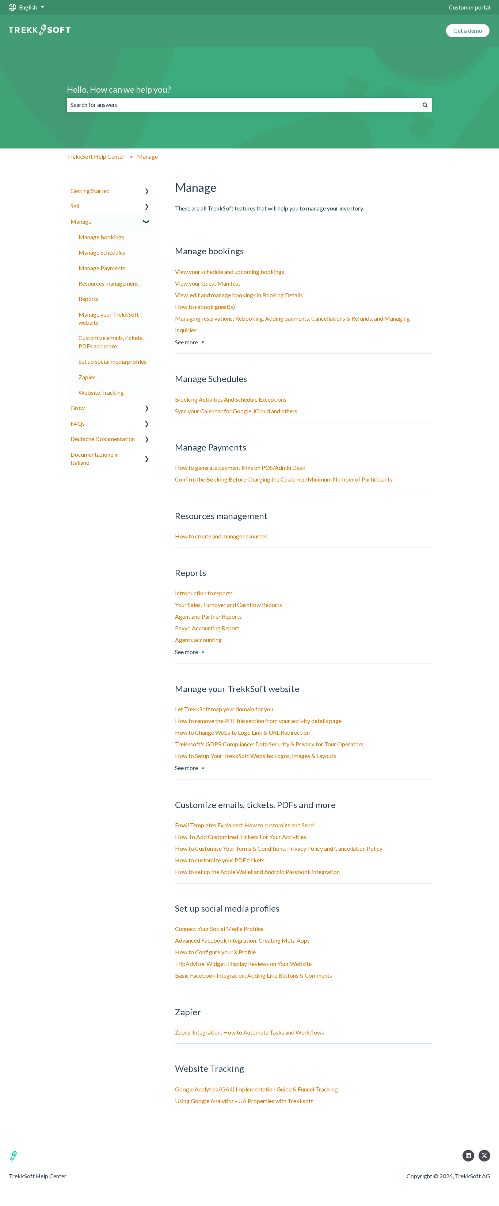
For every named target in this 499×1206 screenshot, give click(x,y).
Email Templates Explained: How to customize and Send (244, 825)
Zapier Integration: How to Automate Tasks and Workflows (249, 1032)
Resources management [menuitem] (108, 283)
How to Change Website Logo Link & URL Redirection (242, 732)
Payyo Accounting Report (207, 628)
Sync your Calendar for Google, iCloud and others (236, 410)
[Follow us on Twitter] (484, 1155)
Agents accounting (198, 639)
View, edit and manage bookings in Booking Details (239, 294)
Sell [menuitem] (75, 205)
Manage (147, 156)
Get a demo (467, 30)
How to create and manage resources (221, 536)
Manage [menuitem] (81, 221)
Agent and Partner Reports (208, 616)
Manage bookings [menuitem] (101, 236)
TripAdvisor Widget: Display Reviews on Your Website (243, 963)
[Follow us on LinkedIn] (468, 1155)
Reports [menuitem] (89, 298)
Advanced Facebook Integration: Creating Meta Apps (242, 940)
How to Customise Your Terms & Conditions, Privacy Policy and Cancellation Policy (278, 848)
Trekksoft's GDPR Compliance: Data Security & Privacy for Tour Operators (269, 744)
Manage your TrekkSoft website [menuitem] (109, 318)
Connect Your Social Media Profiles (219, 928)
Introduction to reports (204, 593)
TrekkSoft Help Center (96, 156)
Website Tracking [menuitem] (101, 392)
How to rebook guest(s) (205, 306)
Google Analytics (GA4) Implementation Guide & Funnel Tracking (256, 1089)
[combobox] (242, 105)
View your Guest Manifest (207, 283)
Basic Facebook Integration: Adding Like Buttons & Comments (253, 975)
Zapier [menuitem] (87, 377)
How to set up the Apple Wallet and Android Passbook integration (257, 871)
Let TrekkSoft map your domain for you (224, 709)
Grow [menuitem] (78, 407)
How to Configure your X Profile (215, 951)
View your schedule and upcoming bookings (229, 271)
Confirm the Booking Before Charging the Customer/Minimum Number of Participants (283, 479)
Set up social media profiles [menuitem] (112, 361)
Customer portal (469, 7)
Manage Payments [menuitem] (102, 267)
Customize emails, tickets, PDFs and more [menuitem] (111, 341)
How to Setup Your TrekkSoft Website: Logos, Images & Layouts (255, 755)
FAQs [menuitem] (78, 423)
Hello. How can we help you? (119, 89)
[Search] (425, 105)
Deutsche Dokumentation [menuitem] (103, 438)
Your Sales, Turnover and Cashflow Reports (228, 604)
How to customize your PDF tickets (219, 860)
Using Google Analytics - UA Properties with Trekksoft (244, 1100)
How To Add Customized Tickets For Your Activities (240, 836)
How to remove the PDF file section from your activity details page (258, 720)
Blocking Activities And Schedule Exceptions (230, 399)
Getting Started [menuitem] (90, 190)
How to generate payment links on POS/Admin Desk (240, 467)
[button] (147, 191)
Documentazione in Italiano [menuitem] (95, 458)
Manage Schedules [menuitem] (102, 252)
